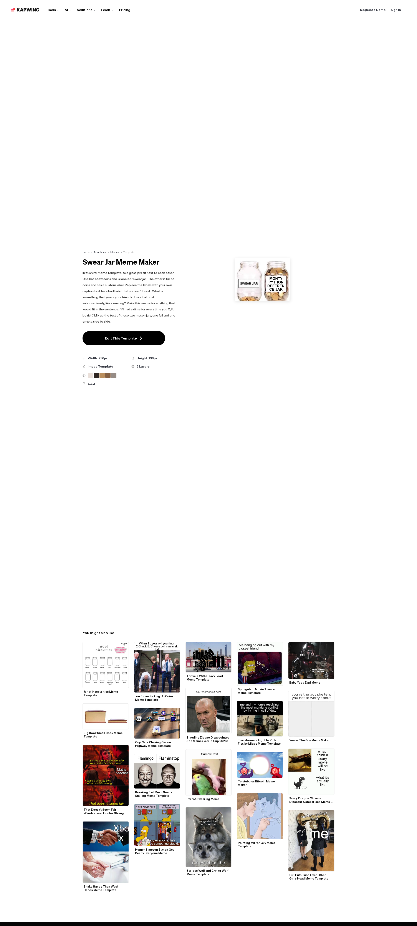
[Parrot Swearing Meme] (209, 772)
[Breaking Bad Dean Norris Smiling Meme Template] (157, 771)
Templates (100, 252)
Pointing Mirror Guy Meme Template (257, 844)
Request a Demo (373, 10)
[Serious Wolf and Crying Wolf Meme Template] (209, 837)
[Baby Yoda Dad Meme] (311, 660)
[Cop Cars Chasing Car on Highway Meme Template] (157, 723)
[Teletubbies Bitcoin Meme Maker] (260, 765)
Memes (114, 252)
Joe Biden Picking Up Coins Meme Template (154, 697)
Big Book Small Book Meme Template (103, 734)
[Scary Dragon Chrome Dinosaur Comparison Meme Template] (311, 772)
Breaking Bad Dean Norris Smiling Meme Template (154, 793)
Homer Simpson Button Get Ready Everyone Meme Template (154, 851)
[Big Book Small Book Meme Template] (106, 716)
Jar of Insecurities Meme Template (101, 693)
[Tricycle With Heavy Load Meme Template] (209, 657)
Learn (105, 10)
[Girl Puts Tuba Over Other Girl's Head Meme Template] (311, 840)
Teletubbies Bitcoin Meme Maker (256, 783)
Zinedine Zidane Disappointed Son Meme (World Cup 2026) (208, 739)
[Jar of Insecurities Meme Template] (106, 665)
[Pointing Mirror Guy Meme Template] (260, 816)
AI (66, 10)
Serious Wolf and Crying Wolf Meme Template (208, 872)
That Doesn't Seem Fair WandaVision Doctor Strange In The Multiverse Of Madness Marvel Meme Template (105, 811)
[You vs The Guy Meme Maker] (311, 714)
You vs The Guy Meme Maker (309, 740)
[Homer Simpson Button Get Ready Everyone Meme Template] (157, 825)
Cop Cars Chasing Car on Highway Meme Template (153, 743)
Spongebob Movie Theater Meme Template (257, 690)
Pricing (124, 10)
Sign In (396, 10)
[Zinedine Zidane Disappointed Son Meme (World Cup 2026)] (209, 711)
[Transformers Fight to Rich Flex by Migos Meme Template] (260, 718)
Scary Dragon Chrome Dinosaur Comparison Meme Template (310, 800)
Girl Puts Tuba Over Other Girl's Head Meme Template (308, 876)
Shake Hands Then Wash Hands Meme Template (101, 888)
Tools (51, 10)
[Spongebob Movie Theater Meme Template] (260, 664)
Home (86, 252)
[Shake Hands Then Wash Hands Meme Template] (106, 852)
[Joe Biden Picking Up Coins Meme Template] (157, 667)
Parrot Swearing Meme (203, 799)
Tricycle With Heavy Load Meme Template (205, 677)
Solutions (84, 10)
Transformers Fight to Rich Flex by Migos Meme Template (259, 741)
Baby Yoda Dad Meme (304, 682)
